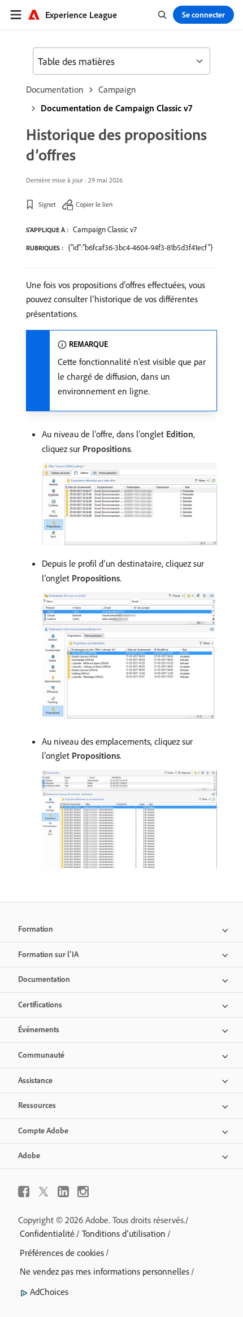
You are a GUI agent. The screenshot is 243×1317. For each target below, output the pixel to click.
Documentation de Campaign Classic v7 (116, 108)
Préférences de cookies (62, 1252)
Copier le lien (94, 204)
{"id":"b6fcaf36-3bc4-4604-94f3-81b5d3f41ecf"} (140, 247)
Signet (47, 204)
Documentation (55, 89)
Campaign (117, 89)
